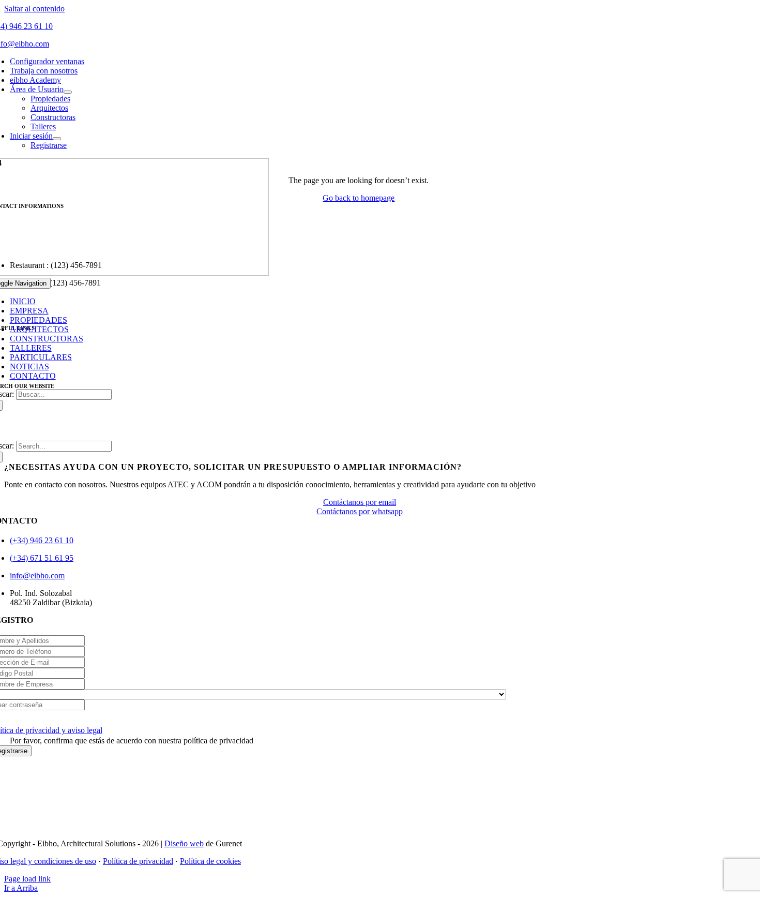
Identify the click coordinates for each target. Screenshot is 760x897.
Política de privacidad (138, 861)
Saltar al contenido (34, 8)
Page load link (27, 878)
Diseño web (184, 843)
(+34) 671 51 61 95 (41, 558)
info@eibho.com (37, 575)
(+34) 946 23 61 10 (41, 540)
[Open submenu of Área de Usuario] (68, 92)
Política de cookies (210, 861)
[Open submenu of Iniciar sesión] (57, 138)
